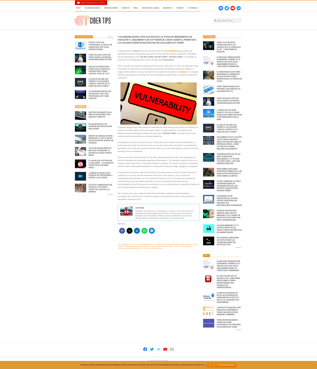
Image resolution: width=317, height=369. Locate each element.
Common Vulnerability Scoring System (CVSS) (141, 246)
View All (110, 37)
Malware (121, 248)
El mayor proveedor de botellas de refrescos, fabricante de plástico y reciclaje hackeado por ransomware (228, 297)
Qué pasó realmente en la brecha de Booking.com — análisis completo (100, 114)
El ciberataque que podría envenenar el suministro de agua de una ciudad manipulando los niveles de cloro (229, 76)
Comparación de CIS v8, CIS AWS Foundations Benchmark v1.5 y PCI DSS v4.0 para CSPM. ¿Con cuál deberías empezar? (228, 158)
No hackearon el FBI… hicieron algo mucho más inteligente (100, 126)
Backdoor (166, 244)
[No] (314, 365)
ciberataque (175, 244)
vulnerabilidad (156, 248)
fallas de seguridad (165, 246)
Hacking (181, 246)
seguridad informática (134, 248)
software (146, 248)
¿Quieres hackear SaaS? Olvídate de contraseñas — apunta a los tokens (101, 175)
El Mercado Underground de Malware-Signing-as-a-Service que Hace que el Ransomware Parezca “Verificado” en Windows (229, 62)
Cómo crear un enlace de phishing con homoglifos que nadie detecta (228, 89)
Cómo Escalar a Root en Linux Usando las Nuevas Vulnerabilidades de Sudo (100, 57)
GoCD (176, 246)
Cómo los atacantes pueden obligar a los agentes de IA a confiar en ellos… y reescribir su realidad (229, 47)
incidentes (189, 246)
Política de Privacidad (226, 365)
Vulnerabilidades (146, 244)
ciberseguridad (186, 244)
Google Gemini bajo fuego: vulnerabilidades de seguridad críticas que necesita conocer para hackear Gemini (229, 186)
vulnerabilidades (171, 51)
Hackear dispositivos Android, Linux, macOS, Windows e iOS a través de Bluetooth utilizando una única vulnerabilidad (228, 215)
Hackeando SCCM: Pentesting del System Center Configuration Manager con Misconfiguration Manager (229, 200)
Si (210, 365)
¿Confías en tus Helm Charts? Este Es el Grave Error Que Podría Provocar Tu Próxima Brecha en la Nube (229, 114)
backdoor (183, 72)
